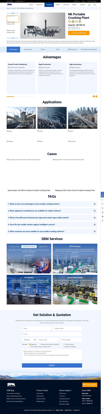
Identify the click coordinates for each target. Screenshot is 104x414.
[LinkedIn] (102, 208)
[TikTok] (102, 221)
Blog (83, 1)
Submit (52, 365)
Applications (28, 49)
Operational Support (70, 346)
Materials (76, 1)
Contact (82, 5)
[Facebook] (102, 204)
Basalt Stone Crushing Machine (15, 401)
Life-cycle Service (63, 401)
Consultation (91, 385)
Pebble (59, 135)
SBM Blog (10, 390)
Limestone (88, 145)
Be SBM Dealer (19, 1)
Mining (52, 126)
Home (31, 5)
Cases (58, 5)
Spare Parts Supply (64, 404)
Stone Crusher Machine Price (14, 396)
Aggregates (21, 126)
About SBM (10, 1)
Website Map (59, 410)
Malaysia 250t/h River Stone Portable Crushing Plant (75, 190)
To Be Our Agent (69, 344)
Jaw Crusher (40, 393)
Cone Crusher (40, 396)
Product (13, 8)
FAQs (57, 49)
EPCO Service (62, 393)
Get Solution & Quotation (89, 49)
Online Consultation (102, 194)
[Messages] (102, 200)
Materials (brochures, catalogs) (50, 344)
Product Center (42, 390)
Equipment (34, 344)
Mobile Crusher (40, 401)
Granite (59, 145)
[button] (13, 38)
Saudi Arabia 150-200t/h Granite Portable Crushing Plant (29, 190)
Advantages (13, 49)
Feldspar (27, 145)
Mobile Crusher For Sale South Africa (16, 398)
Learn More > (29, 255)
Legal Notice (68, 410)
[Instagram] (102, 217)
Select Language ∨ (92, 1)
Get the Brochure (80, 33)
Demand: (24, 344)
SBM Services (72, 49)
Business (40, 5)
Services (66, 5)
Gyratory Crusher (41, 398)
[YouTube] (102, 212)
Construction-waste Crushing (83, 126)
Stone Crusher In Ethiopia (13, 393)
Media (74, 5)
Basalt (89, 135)
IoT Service (62, 396)
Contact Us (76, 410)
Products (49, 5)
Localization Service (64, 398)
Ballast (28, 135)
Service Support (65, 390)
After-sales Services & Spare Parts (41, 346)
